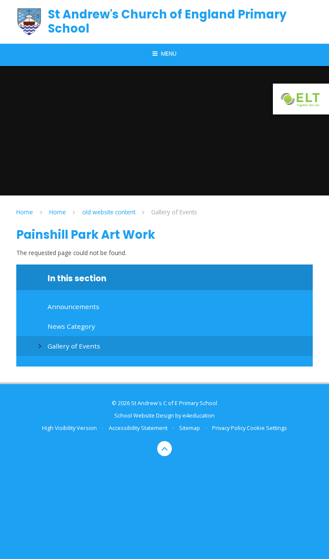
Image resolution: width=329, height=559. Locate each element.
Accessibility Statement (138, 428)
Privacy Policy (228, 428)
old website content (108, 212)
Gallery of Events (174, 212)
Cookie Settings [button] (267, 428)
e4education (198, 415)
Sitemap (189, 428)
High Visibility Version (69, 428)
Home (24, 212)
